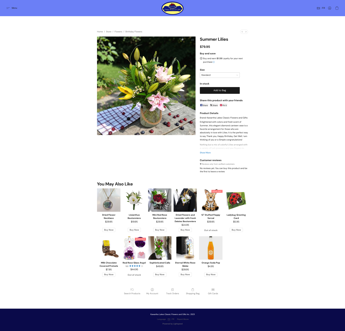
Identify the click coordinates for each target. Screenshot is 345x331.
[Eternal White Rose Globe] (185, 248)
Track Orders (172, 293)
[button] (172, 8)
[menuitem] (242, 32)
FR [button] (323, 8)
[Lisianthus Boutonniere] (134, 200)
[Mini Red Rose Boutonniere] (159, 200)
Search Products (132, 293)
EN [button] (318, 8)
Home (100, 31)
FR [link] (173, 319)
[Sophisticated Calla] (159, 248)
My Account (152, 293)
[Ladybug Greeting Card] (236, 200)
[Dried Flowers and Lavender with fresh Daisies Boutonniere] (185, 200)
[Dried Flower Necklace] (108, 200)
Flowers (118, 31)
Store (108, 31)
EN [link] (169, 319)
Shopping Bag (193, 293)
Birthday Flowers (133, 31)
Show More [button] (205, 152)
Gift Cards (213, 293)
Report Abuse (183, 319)
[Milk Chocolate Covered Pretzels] (108, 248)
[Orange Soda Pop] (210, 248)
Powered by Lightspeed (173, 324)
